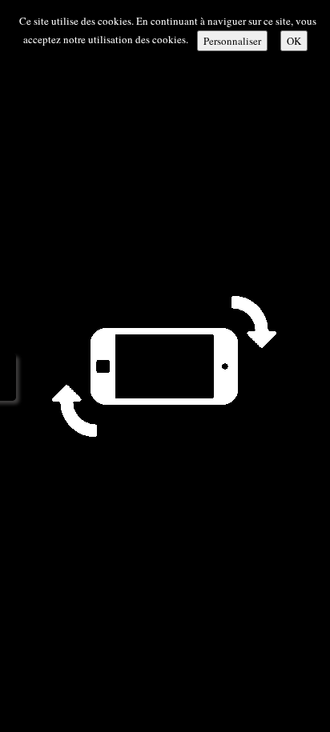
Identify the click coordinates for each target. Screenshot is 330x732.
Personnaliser (232, 41)
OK (294, 41)
